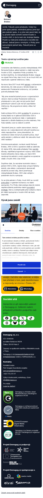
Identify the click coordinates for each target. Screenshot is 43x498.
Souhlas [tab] (8, 230)
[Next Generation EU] (12, 456)
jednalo (27, 84)
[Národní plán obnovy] (23, 449)
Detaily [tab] (21, 230)
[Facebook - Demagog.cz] (6, 318)
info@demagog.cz (10, 380)
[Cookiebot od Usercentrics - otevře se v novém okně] (32, 225)
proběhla (25, 113)
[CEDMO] (15, 423)
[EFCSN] (8, 434)
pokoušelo (5, 183)
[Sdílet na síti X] (36, 52)
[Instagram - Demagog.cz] (14, 318)
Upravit (20, 271)
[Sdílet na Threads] (38, 52)
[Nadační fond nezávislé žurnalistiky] (9, 449)
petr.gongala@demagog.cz (12, 371)
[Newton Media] (23, 476)
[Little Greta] (9, 476)
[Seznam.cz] (22, 482)
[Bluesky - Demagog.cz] (14, 323)
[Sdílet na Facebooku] (33, 52)
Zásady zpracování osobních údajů (13, 493)
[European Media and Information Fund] (12, 462)
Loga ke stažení (9, 386)
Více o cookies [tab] (35, 230)
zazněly (35, 149)
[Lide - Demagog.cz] (22, 323)
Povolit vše (21, 265)
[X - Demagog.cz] (22, 318)
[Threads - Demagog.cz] (6, 323)
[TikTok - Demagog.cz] (30, 318)
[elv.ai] (8, 483)
